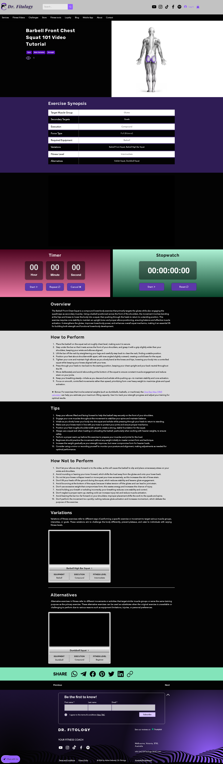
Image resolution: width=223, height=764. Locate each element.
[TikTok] (166, 6)
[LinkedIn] (121, 674)
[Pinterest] (102, 674)
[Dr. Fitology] (4, 7)
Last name (92, 702)
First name (69, 702)
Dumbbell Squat (133, 161)
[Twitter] (111, 674)
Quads (127, 119)
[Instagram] (160, 6)
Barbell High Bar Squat (135, 147)
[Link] (130, 674)
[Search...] (70, 7)
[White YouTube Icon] (60, 747)
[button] (197, 6)
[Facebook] (173, 6)
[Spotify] (179, 6)
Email (114, 702)
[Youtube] (154, 6)
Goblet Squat (119, 161)
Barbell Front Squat (117, 147)
